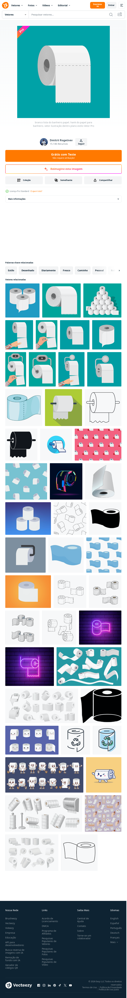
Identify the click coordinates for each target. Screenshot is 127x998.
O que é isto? (36, 191)
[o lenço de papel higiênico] (101, 706)
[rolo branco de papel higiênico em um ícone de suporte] (63, 407)
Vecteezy (10, 923)
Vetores (15, 5)
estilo (11, 270)
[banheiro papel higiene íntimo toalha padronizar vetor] (103, 555)
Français (112, 937)
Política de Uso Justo (106, 989)
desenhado (27, 270)
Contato (80, 926)
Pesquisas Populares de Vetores (48, 941)
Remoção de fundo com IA (12, 959)
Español (112, 923)
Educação (10, 937)
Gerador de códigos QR (11, 966)
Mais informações (16, 199)
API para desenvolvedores (14, 944)
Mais (110, 942)
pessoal (99, 270)
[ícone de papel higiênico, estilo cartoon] (23, 407)
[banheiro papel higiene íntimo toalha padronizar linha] (70, 518)
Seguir (81, 143)
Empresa (10, 932)
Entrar (111, 5)
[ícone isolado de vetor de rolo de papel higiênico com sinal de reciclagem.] (75, 740)
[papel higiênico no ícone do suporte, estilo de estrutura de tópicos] (103, 407)
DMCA (44, 926)
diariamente (49, 270)
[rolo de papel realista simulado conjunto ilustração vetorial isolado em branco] (103, 481)
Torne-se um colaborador (83, 937)
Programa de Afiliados (48, 932)
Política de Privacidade (108, 987)
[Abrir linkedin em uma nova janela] (49, 985)
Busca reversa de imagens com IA (14, 951)
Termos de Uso (87, 987)
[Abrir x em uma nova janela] (65, 985)
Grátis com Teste (63, 155)
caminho (83, 270)
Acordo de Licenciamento (49, 920)
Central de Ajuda (81, 920)
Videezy (9, 928)
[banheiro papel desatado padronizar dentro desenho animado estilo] (103, 813)
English (112, 918)
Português (113, 928)
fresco (66, 270)
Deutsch (112, 932)
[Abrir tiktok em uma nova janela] (60, 985)
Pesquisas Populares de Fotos (48, 951)
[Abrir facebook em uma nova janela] (38, 985)
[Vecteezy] (5, 5)
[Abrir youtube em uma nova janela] (70, 985)
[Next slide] (114, 270)
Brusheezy (11, 918)
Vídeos (46, 5)
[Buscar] (111, 14)
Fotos (31, 5)
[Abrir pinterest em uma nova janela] (54, 985)
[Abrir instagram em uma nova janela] (44, 985)
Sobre (79, 930)
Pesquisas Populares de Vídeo (48, 962)
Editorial (62, 5)
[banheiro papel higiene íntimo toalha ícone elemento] (105, 518)
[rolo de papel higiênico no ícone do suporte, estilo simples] (21, 445)
